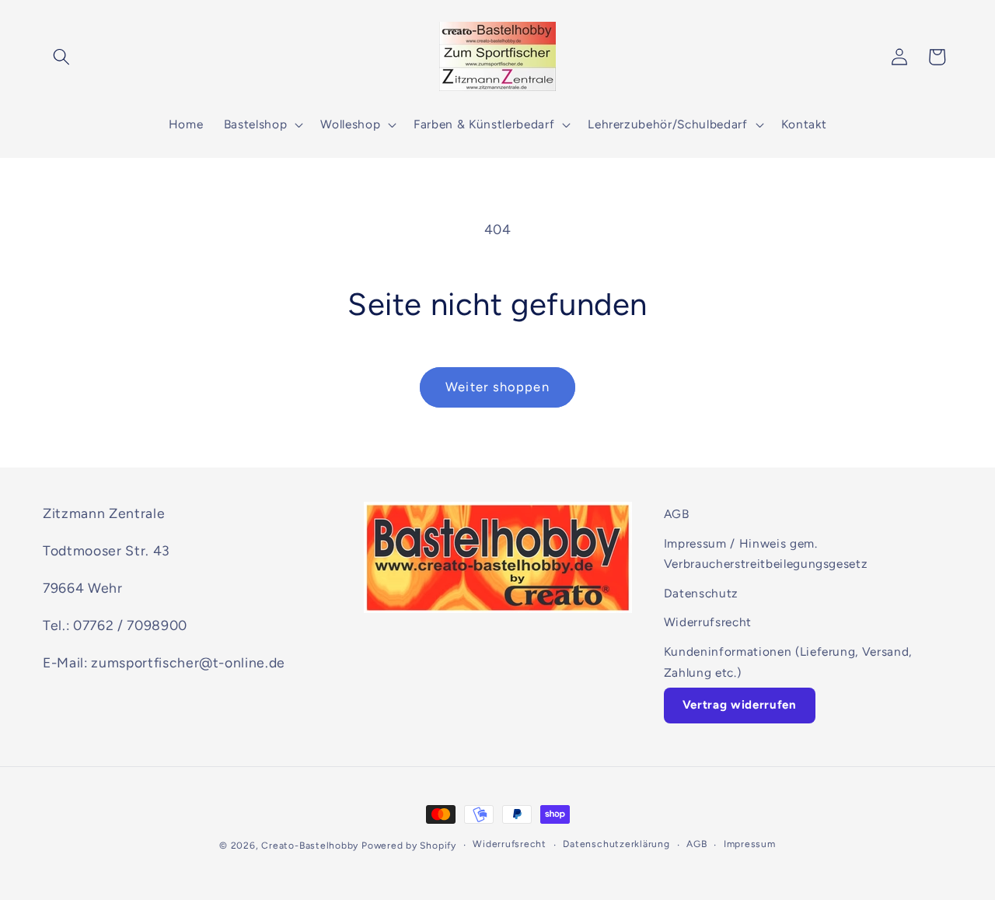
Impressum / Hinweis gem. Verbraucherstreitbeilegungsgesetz (766, 554)
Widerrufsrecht (708, 622)
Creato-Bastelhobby (309, 845)
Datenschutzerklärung (616, 844)
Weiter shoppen (497, 386)
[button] (61, 56)
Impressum (750, 844)
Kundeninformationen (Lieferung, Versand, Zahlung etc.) (788, 662)
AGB (677, 513)
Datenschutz (701, 593)
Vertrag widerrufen (740, 705)
